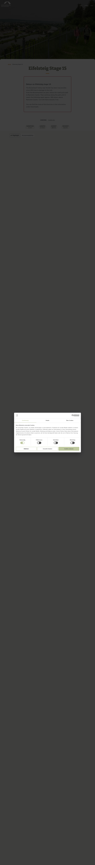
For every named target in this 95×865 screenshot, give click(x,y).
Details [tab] (47, 420)
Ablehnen (26, 448)
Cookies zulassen (68, 448)
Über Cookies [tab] (69, 420)
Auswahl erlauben (47, 448)
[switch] (39, 443)
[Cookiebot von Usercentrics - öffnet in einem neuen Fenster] (72, 415)
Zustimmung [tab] (25, 420)
